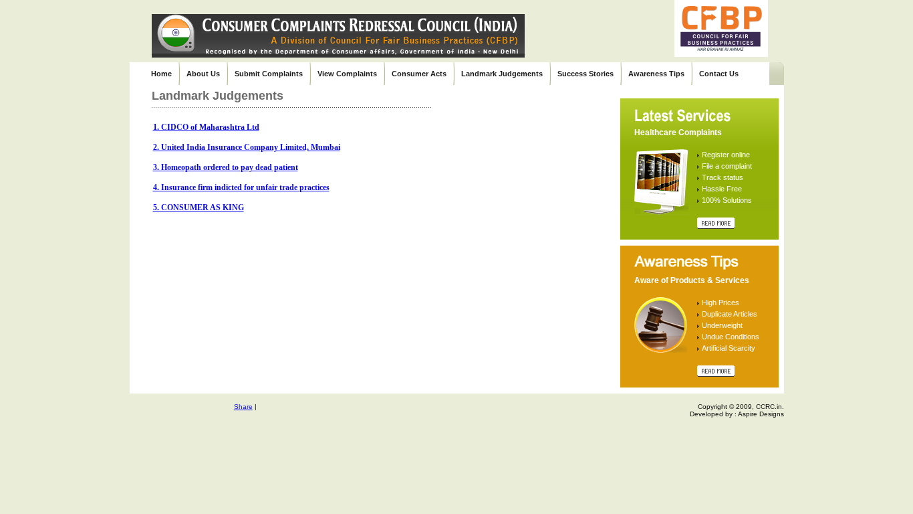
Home (161, 74)
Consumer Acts (419, 74)
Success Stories (585, 74)
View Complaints (347, 74)
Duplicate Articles (729, 314)
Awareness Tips (656, 74)
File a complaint (727, 166)
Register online (726, 155)
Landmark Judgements (502, 74)
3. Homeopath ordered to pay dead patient (225, 167)
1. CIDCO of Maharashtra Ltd (206, 127)
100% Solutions (727, 200)
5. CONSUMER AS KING (198, 207)
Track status (722, 177)
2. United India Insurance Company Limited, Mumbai (246, 147)
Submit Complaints (269, 74)
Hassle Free (722, 189)
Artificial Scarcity (728, 348)
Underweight (722, 325)
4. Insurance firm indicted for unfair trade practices (241, 187)
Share (243, 406)
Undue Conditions (730, 337)
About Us (203, 74)
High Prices (720, 302)
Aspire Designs (761, 414)
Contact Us (719, 74)
